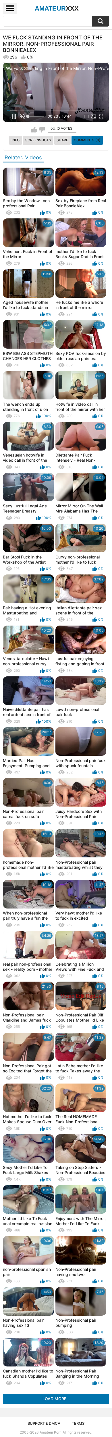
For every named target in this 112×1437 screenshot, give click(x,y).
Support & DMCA (44, 1423)
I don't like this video (42, 129)
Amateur (57, 8)
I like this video (34, 129)
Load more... (56, 1398)
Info (15, 140)
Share (62, 140)
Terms (78, 1423)
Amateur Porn (50, 1432)
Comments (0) (87, 140)
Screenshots (38, 140)
